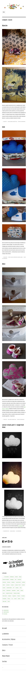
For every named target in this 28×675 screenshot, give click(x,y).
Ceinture (23, 582)
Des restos (5, 614)
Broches (8, 582)
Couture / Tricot (18, 585)
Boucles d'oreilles (6, 579)
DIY (13, 588)
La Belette (5, 633)
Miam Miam (5, 596)
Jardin (18, 590)
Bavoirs (9, 257)
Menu (4, 12)
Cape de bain (18, 582)
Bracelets (19, 579)
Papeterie (14, 596)
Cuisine (4, 588)
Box (8, 419)
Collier (4, 585)
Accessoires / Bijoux (8, 639)
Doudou (11, 121)
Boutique (12, 579)
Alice (3, 264)
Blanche (4, 25)
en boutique (20, 526)
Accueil (4, 628)
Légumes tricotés (9, 593)
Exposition (14, 590)
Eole (3, 127)
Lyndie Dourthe (6, 612)
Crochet (23, 585)
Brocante (4, 582)
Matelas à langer (17, 593)
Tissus (16, 121)
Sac (12, 599)
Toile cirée (4, 601)
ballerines (7, 409)
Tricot (9, 601)
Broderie (13, 582)
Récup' (9, 599)
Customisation (15, 257)
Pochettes (4, 599)
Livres (4, 593)
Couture (12, 585)
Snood (15, 599)
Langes (14, 121)
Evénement (8, 590)
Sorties (19, 599)
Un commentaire (18, 531)
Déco (21, 588)
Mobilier (9, 596)
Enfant (4, 590)
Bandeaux (12, 577)
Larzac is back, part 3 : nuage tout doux (13, 426)
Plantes (18, 596)
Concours (8, 585)
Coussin (9, 121)
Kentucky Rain (5, 610)
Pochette (23, 596)
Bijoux (20, 577)
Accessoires (6, 577)
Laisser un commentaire (21, 121)
